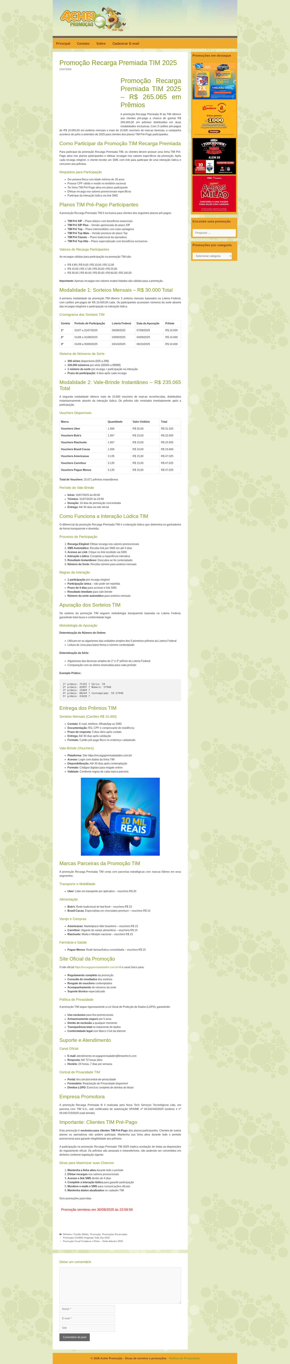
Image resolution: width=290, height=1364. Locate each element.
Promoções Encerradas (114, 1234)
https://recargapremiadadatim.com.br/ (97, 967)
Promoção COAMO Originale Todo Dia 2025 (86, 1237)
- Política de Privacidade (183, 1358)
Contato (83, 43)
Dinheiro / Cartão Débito (76, 1234)
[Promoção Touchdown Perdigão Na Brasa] (214, 173)
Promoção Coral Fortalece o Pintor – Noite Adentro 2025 (93, 1241)
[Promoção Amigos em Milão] (214, 211)
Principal (63, 43)
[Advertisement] (91, 101)
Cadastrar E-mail (125, 43)
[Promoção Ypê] (214, 98)
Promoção (95, 1234)
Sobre (101, 43)
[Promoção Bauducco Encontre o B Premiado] (214, 135)
